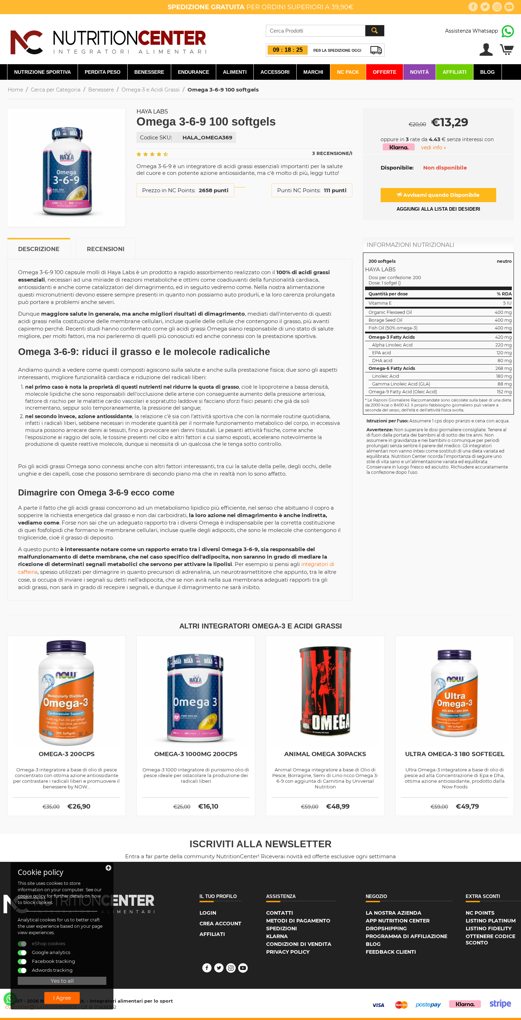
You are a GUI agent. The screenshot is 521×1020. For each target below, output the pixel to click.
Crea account (220, 923)
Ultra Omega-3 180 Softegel (454, 754)
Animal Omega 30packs (325, 754)
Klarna (277, 936)
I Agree (62, 998)
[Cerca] (374, 30)
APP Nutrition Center (398, 921)
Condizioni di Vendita (298, 944)
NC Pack (348, 72)
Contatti (279, 913)
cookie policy (32, 896)
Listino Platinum (491, 921)
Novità (419, 72)
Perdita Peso (103, 72)
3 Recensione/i (332, 153)
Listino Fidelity (488, 928)
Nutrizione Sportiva (42, 72)
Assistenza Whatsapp (471, 31)
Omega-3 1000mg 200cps (195, 754)
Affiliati (454, 72)
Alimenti (235, 72)
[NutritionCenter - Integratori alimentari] (108, 40)
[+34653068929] (10, 999)
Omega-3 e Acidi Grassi (151, 90)
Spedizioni (281, 928)
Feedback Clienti (391, 952)
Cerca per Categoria (55, 90)
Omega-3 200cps (67, 754)
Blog (487, 72)
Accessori (275, 72)
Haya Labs (152, 111)
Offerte (384, 72)
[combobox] (325, 31)
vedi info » (433, 147)
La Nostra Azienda (393, 913)
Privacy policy (287, 952)
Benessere (149, 72)
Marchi (313, 72)
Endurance (193, 72)
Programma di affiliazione (406, 936)
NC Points (480, 913)
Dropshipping (386, 928)
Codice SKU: (156, 137)
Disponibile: (397, 167)
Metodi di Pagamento (298, 921)
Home (15, 90)
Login (208, 913)
